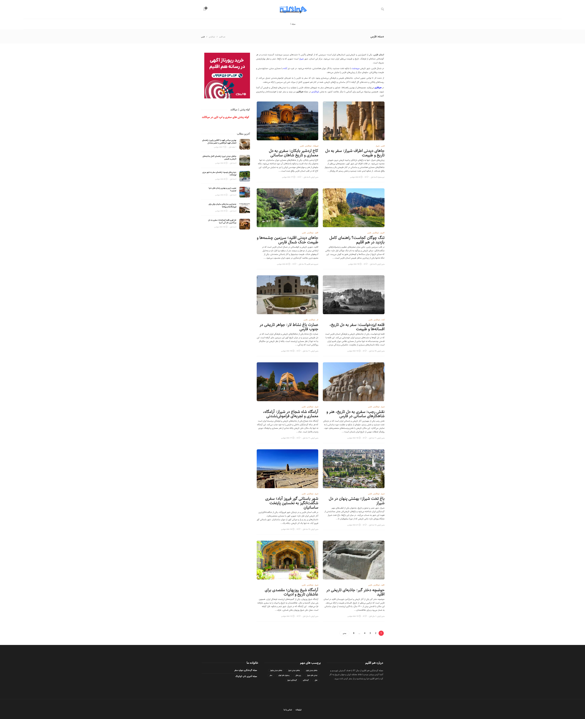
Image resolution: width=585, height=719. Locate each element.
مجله (293, 24)
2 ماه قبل (233, 163)
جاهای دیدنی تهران (311, 670)
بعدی (344, 633)
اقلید (316, 232)
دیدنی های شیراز (312, 675)
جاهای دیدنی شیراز (294, 670)
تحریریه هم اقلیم (312, 264)
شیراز (301, 59)
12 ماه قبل (372, 525)
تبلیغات (298, 710)
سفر (271, 675)
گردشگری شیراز (292, 680)
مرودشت (356, 68)
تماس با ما (288, 710)
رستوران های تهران (283, 675)
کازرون (382, 232)
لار (317, 319)
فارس (383, 145)
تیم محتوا (381, 177)
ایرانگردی (212, 36)
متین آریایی (314, 177)
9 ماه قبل (374, 177)
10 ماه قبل (302, 264)
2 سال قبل (306, 616)
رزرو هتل (298, 675)
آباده (285, 68)
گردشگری (306, 680)
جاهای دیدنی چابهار (276, 670)
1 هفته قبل (232, 147)
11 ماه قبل (306, 351)
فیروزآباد (315, 145)
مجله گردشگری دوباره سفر (245, 670)
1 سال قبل (372, 616)
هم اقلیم (222, 36)
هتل (316, 680)
